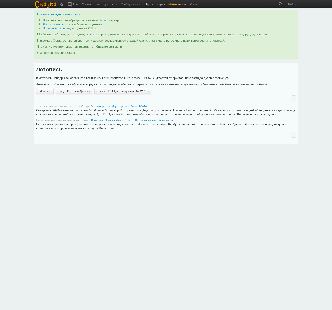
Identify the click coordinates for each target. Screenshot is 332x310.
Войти (292, 4)
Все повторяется (100, 106)
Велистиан (97, 120)
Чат (75, 4)
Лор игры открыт (54, 24)
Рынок (194, 4)
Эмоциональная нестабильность (154, 120)
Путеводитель (104, 4)
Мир (147, 4)
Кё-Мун (143, 106)
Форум (86, 4)
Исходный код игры (56, 28)
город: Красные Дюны (73, 91)
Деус (115, 106)
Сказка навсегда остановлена (58, 14)
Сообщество (129, 4)
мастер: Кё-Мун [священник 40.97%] (121, 91)
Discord (103, 20)
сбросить (45, 91)
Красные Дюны (128, 106)
